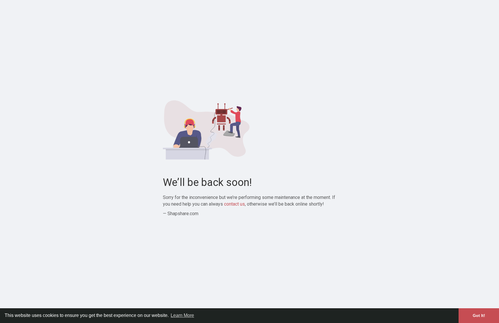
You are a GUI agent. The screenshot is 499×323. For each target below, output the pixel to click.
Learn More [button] (182, 315)
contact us (234, 204)
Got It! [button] (479, 315)
